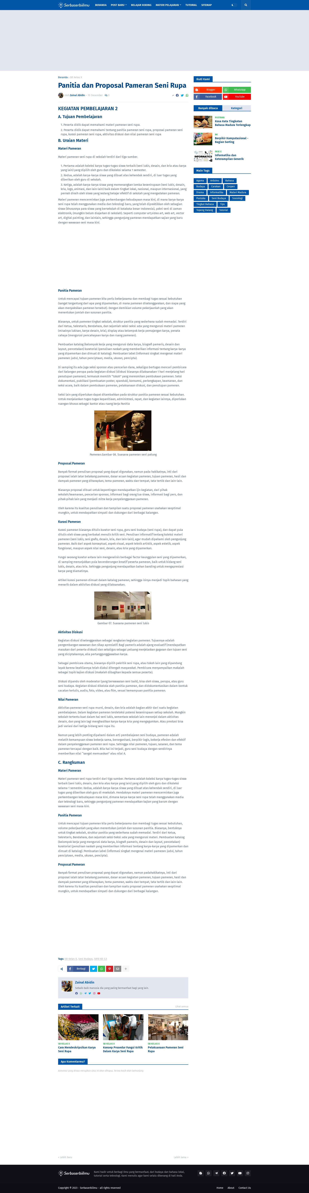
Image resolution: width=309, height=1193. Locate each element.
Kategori (236, 108)
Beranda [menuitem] (101, 5)
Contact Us (245, 1187)
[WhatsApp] (187, 95)
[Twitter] (182, 95)
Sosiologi (237, 198)
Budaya (200, 186)
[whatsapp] (81, 993)
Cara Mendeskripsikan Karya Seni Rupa (77, 1049)
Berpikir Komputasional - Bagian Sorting (231, 140)
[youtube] (98, 993)
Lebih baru (66, 1157)
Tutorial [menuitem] (191, 5)
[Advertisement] (154, 40)
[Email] (117, 969)
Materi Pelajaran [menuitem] (167, 5)
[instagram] (94, 993)
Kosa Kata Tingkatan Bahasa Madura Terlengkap (233, 123)
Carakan (215, 186)
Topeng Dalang (204, 210)
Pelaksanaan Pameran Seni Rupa (165, 1049)
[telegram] (85, 993)
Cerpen (231, 186)
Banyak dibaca (208, 108)
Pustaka (200, 198)
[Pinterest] (109, 969)
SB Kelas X (76, 77)
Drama (200, 192)
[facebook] (76, 993)
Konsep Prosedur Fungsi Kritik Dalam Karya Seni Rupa (123, 1049)
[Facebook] (177, 95)
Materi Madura (238, 192)
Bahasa (229, 180)
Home (220, 1187)
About (231, 1187)
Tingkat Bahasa (205, 204)
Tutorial (223, 210)
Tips (222, 204)
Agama (200, 180)
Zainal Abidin (84, 982)
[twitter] (90, 993)
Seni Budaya (85, 959)
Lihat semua (181, 1006)
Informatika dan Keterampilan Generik (229, 157)
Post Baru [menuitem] (117, 5)
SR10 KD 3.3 (100, 959)
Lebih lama (180, 1157)
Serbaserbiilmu (88, 1187)
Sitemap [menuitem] (206, 5)
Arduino (214, 180)
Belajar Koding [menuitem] (141, 5)
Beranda (63, 77)
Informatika (216, 192)
